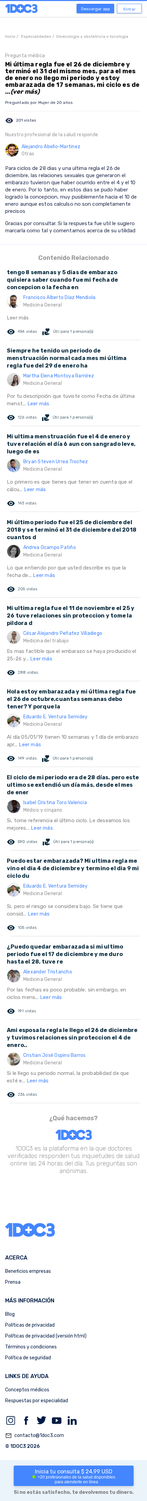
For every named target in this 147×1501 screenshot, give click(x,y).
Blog (10, 1314)
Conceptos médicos (27, 1390)
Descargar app (95, 8)
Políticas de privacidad (30, 1325)
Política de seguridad (28, 1358)
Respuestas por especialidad (36, 1401)
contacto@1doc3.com (34, 1435)
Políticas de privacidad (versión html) (45, 1336)
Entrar (129, 9)
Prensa (13, 1282)
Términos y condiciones (31, 1347)
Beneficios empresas (28, 1271)
